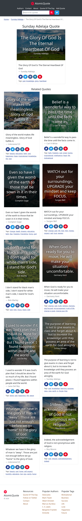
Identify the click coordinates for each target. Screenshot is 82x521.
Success (65, 501)
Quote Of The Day (47, 8)
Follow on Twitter (30, 498)
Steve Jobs (46, 495)
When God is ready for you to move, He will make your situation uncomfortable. (58, 290)
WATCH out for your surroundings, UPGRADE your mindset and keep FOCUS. (58, 215)
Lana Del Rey (14, 386)
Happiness (66, 510)
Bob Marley (13, 300)
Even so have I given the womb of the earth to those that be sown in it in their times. (21, 215)
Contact (28, 8)
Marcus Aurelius (48, 504)
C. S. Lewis (46, 507)
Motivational (67, 495)
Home (6, 19)
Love (63, 507)
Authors (20, 8)
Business (65, 498)
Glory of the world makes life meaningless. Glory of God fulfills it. (20, 138)
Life (63, 504)
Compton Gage (15, 222)
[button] (57, 13)
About (35, 8)
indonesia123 (14, 144)
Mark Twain (47, 498)
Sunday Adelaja (17, 19)
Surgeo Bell (52, 221)
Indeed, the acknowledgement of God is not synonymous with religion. (59, 443)
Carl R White (52, 143)
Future (64, 513)
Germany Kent (53, 296)
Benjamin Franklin (49, 510)
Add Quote (60, 8)
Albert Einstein (48, 501)
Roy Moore (51, 449)
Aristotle (45, 513)
